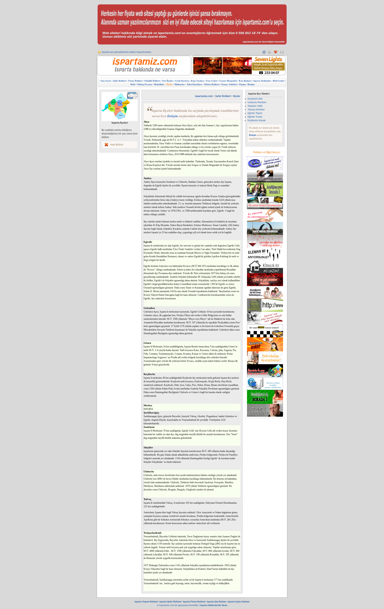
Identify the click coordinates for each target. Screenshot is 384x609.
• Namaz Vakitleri (228, 84)
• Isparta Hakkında (261, 81)
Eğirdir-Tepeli (255, 113)
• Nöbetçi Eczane (144, 84)
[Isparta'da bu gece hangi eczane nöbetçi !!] (265, 376)
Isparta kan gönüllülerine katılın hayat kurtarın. (127, 52)
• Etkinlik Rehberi (151, 81)
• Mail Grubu (277, 81)
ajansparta (183, 605)
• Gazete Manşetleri (227, 81)
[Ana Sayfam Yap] (264, 52)
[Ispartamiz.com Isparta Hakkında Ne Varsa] (144, 74)
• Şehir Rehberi (119, 81)
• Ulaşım (242, 84)
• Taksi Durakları (193, 84)
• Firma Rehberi (134, 81)
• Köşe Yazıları (197, 81)
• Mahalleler (158, 84)
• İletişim (250, 84)
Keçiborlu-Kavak (257, 120)
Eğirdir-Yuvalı (255, 116)
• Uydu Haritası (181, 81)
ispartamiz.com (204, 96)
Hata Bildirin (116, 144)
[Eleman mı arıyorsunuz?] (265, 259)
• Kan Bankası (244, 81)
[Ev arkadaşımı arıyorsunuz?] (265, 221)
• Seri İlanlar (167, 81)
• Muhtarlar (179, 84)
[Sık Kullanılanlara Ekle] (269, 52)
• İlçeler (169, 84)
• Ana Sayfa (105, 81)
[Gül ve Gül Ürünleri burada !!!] (265, 285)
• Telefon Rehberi (211, 84)
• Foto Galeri (211, 81)
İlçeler (236, 96)
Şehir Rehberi (223, 96)
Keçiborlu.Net (255, 98)
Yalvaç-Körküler (256, 109)
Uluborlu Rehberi (257, 102)
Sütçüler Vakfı (255, 106)
